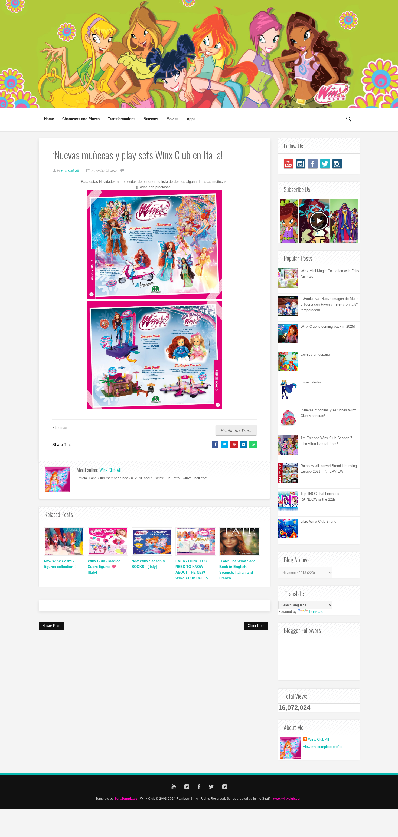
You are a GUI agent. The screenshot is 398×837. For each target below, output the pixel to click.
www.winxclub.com (287, 798)
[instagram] (300, 163)
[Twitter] (325, 163)
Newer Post (51, 626)
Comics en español (316, 354)
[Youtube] (288, 163)
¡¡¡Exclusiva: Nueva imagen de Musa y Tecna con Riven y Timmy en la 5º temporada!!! (329, 304)
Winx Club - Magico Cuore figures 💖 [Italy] (104, 566)
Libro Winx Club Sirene (318, 522)
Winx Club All (110, 470)
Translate (316, 612)
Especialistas (311, 382)
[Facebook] (313, 163)
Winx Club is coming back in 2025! (328, 327)
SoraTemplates (126, 798)
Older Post (256, 626)
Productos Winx (236, 430)
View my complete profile (322, 747)
